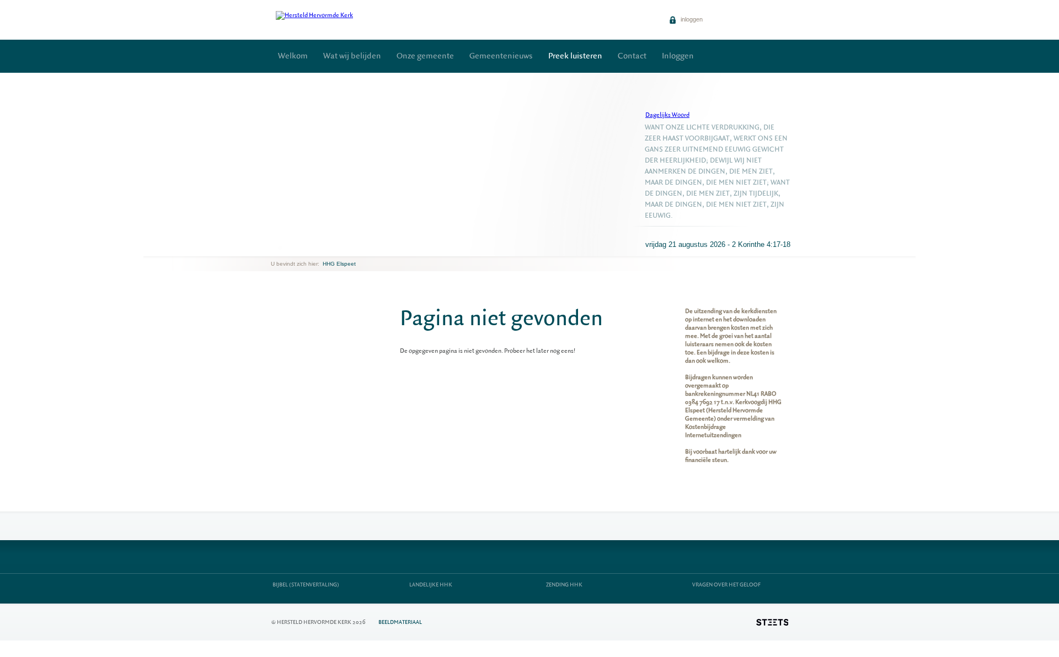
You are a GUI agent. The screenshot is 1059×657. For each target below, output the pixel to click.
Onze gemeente (425, 56)
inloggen (691, 19)
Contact (632, 56)
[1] (280, 247)
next (286, 247)
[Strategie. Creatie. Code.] (772, 622)
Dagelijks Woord (667, 115)
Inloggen (678, 56)
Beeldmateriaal (400, 622)
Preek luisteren (575, 56)
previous (273, 247)
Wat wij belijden (352, 56)
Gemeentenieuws (501, 56)
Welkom (293, 56)
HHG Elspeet (339, 264)
